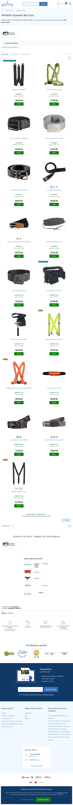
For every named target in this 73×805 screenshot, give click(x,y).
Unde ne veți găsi (37, 766)
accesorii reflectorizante (45, 20)
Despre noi (28, 713)
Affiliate (27, 718)
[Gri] (54, 187)
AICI (32, 799)
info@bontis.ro (34, 760)
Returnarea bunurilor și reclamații (12, 721)
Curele (35, 20)
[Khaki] (57, 187)
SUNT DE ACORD (43, 800)
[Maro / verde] (20, 436)
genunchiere (58, 20)
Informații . (36, 694)
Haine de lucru (9, 10)
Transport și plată (7, 718)
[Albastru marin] (20, 238)
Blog (26, 716)
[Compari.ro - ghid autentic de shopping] (9, 653)
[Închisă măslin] (57, 436)
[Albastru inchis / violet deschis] (17, 436)
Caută (43, 4)
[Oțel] (21, 488)
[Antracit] (54, 436)
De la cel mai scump (26, 54)
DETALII (19, 104)
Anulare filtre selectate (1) (10, 47)
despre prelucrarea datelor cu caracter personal (39, 694)
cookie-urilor (61, 792)
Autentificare (51, 689)
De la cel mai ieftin (14, 54)
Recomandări (5, 54)
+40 (34, 754)
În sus (67, 520)
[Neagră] (51, 187)
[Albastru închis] (51, 436)
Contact (4, 713)
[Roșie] (19, 488)
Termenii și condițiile (8, 716)
